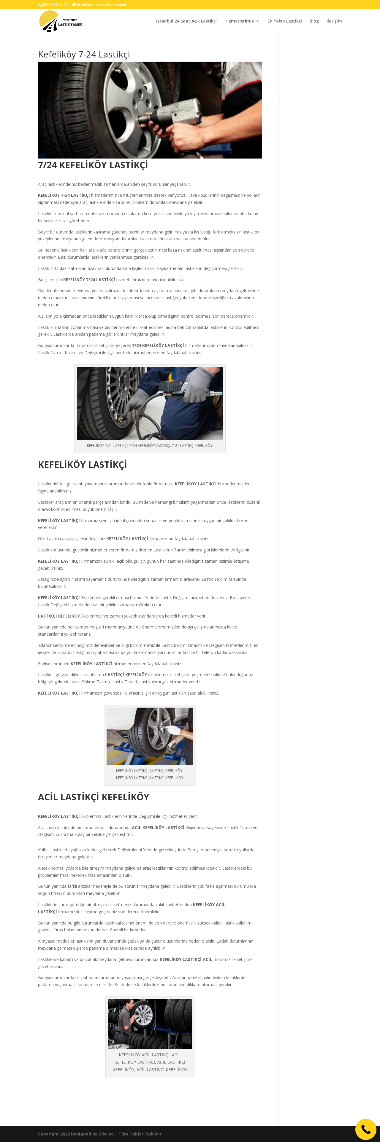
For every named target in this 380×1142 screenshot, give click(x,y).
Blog (314, 21)
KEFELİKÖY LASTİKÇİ (196, 484)
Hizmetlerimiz (239, 21)
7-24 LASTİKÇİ (75, 195)
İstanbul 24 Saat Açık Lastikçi (186, 21)
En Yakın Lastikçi (284, 21)
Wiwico (106, 1134)
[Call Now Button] (366, 1129)
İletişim (334, 21)
